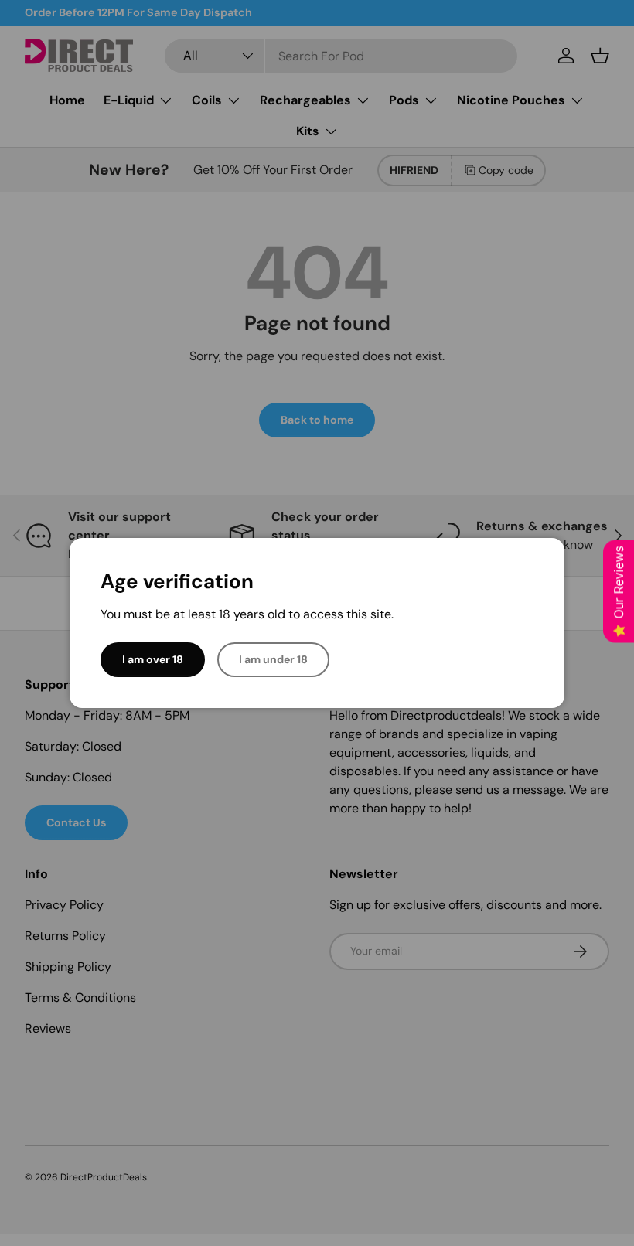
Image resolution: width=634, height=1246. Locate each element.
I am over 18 (152, 659)
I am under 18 (273, 659)
